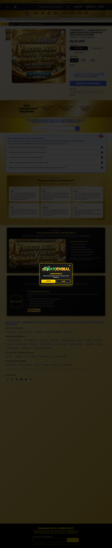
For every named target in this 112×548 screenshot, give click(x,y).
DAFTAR (48, 281)
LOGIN (63, 281)
